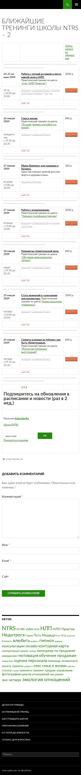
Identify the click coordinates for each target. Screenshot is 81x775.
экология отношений (46, 679)
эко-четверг (12, 680)
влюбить (21, 640)
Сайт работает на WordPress (16, 770)
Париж (29, 636)
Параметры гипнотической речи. (40, 251)
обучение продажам (57, 656)
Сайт (5, 576)
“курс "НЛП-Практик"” (34, 83)
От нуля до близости (15, 733)
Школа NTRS (11, 425)
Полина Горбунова (31, 182)
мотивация (28, 656)
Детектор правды (13, 705)
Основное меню (76, 4)
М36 (37, 629)
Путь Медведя (44, 635)
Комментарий (12, 496)
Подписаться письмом (16, 440)
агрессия (71, 636)
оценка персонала (30, 661)
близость (7, 641)
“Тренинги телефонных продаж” (39, 216)
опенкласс (7, 661)
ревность (28, 666)
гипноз (46, 640)
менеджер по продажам (56, 650)
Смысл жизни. (29, 118)
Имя (6, 545)
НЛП (46, 628)
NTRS (9, 628)
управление (65, 670)
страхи (15, 671)
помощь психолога (63, 661)
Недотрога (13, 635)
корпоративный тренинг (15, 651)
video (30, 629)
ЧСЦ (63, 636)
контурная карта (53, 646)
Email (6, 560)
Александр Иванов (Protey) (35, 90)
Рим (58, 636)
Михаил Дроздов (42, 93)
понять (6, 666)
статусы (7, 670)
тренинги (25, 670)
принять (18, 666)
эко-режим (56, 674)
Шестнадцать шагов (15, 719)
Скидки (25, 103)
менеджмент (10, 656)
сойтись (71, 666)
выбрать (35, 641)
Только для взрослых (16, 740)
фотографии (11, 674)
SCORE (20, 629)
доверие (59, 641)
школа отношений (35, 674)
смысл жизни (54, 666)
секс (37, 666)
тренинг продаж (44, 670)
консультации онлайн (20, 646)
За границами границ (15, 712)
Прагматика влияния (15, 726)
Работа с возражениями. (35, 210)
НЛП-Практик (64, 629)
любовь (32, 651)
